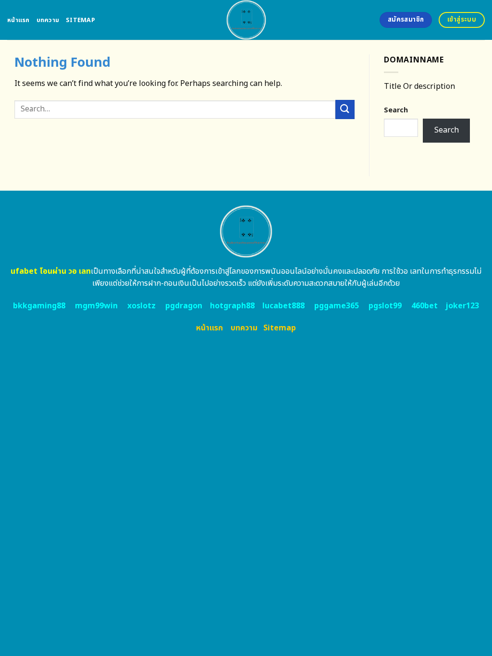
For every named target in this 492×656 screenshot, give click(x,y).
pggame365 (336, 306)
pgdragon (183, 306)
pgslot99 (385, 306)
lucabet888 (283, 306)
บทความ (48, 20)
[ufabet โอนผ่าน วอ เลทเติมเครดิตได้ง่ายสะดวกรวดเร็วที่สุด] (246, 20)
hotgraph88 (232, 306)
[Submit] (345, 109)
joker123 (462, 306)
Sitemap (80, 20)
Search (396, 110)
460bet (424, 306)
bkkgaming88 (39, 306)
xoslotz (141, 306)
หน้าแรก (18, 20)
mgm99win (96, 306)
